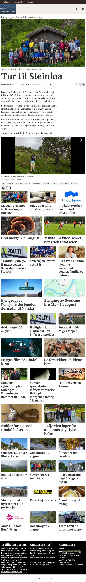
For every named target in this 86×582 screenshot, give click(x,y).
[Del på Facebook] (76, 84)
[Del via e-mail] (83, 84)
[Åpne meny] (76, 9)
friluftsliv (62, 183)
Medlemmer (6, 2)
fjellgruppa (7, 183)
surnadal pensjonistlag (44, 183)
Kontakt (30, 2)
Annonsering (19, 2)
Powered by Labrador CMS (43, 579)
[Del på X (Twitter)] (79, 84)
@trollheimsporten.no (71, 551)
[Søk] (83, 9)
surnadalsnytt (23, 183)
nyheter (74, 183)
